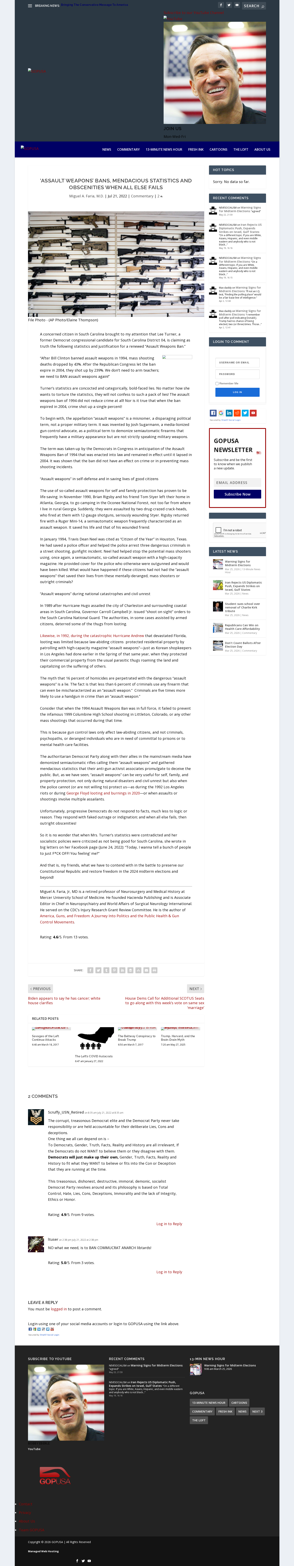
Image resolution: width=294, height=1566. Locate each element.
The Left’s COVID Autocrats (94, 1056)
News (106, 149)
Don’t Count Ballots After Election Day (243, 644)
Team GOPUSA (31, 1529)
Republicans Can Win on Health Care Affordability (242, 627)
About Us (262, 149)
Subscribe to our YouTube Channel (194, 12)
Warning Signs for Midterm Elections (240, 209)
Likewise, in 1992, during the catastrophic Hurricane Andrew (92, 635)
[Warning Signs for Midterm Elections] (218, 564)
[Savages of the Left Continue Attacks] (51, 1028)
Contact (25, 1504)
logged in (59, 1309)
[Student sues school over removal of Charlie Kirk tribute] (218, 606)
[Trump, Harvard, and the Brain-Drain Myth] (180, 1028)
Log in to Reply (169, 1223)
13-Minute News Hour (164, 149)
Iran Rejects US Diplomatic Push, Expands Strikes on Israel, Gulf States (240, 228)
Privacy (25, 1512)
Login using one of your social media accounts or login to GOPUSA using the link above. (103, 1323)
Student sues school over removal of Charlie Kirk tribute (242, 607)
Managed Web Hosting (43, 1551)
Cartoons (218, 149)
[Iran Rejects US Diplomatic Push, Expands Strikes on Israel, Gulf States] (218, 585)
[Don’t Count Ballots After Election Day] (218, 646)
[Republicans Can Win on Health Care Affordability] (218, 628)
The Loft (240, 149)
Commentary (128, 149)
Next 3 (257, 1411)
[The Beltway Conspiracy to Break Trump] (137, 1028)
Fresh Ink (196, 149)
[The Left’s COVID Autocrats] (94, 1039)
